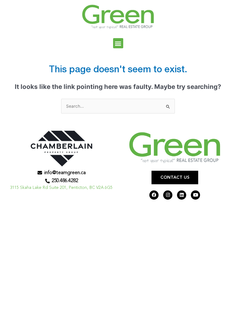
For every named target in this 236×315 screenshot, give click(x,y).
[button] (118, 43)
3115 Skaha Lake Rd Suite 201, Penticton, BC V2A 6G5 (61, 188)
